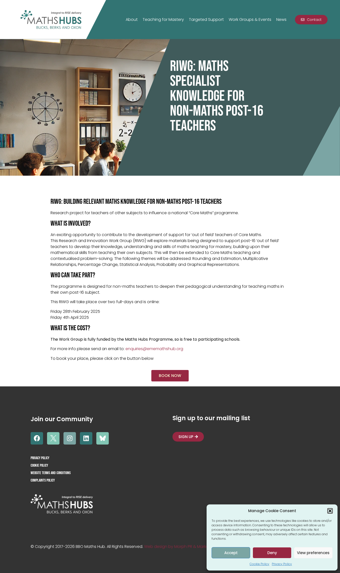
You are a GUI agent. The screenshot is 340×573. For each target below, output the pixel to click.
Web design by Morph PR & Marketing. (180, 546)
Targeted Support (206, 19)
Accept (231, 552)
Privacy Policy (282, 564)
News (281, 19)
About (132, 19)
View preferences (313, 552)
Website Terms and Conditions (51, 473)
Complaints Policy (43, 480)
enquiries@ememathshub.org (154, 349)
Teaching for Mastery (163, 19)
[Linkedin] (86, 438)
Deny (272, 552)
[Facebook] (37, 438)
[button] (330, 510)
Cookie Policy (259, 564)
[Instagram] (69, 438)
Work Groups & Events (250, 19)
